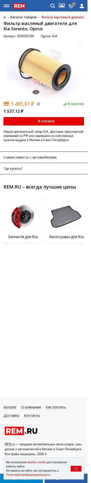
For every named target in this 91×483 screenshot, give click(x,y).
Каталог (10, 407)
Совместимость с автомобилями (30, 157)
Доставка (11, 415)
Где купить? (13, 168)
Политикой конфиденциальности (28, 474)
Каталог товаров (23, 17)
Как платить (56, 407)
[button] (79, 43)
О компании (31, 407)
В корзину (46, 121)
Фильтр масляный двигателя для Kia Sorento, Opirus (40, 26)
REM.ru (10, 444)
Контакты (32, 415)
